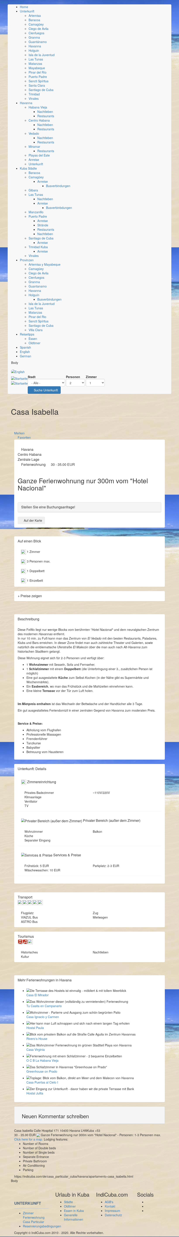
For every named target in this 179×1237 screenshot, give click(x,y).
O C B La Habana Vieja (42, 1060)
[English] (18, 371)
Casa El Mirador (37, 995)
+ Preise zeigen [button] (30, 595)
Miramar (34, 146)
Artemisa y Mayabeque (44, 264)
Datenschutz (113, 1215)
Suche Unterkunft (45, 390)
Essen (33, 338)
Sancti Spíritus (38, 81)
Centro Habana (39, 120)
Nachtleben (45, 111)
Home (24, 7)
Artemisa (35, 15)
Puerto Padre (38, 76)
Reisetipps (27, 334)
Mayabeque (37, 68)
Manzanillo (36, 212)
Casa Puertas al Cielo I (42, 1082)
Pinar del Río (37, 72)
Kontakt (110, 1206)
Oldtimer (34, 343)
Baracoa (34, 20)
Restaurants (45, 116)
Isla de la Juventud (42, 55)
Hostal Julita (34, 1093)
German (25, 356)
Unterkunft (27, 11)
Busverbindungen (58, 186)
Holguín (34, 295)
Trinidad (34, 94)
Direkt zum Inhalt (11, 2)
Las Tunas (36, 59)
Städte (68, 1202)
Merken (19, 433)
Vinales (34, 98)
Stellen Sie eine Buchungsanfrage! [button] (48, 506)
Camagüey (36, 24)
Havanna (35, 46)
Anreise (34, 159)
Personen (73, 377)
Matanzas (35, 63)
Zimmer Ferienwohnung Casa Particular (34, 1217)
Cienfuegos (36, 33)
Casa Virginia (35, 1049)
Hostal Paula (35, 1027)
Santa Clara (37, 85)
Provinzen (27, 260)
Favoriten (24, 437)
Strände (42, 225)
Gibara (33, 190)
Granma (34, 37)
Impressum (112, 1210)
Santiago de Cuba (41, 90)
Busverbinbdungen (59, 207)
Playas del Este (39, 155)
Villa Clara (36, 330)
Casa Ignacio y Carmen (42, 1017)
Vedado (34, 133)
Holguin (34, 50)
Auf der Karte (33, 520)
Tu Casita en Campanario (44, 1006)
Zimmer (91, 377)
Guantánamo (38, 42)
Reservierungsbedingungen (42, 1226)
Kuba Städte (28, 168)
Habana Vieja (38, 107)
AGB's (109, 1202)
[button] (89, 1116)
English (25, 351)
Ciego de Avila (38, 28)
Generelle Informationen (73, 1217)
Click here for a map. (28, 1139)
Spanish (25, 347)
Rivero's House (36, 1038)
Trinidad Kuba (38, 247)
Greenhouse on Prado (41, 1071)
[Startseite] (19, 380)
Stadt (32, 377)
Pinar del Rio (37, 317)
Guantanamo (38, 286)
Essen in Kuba (74, 1210)
